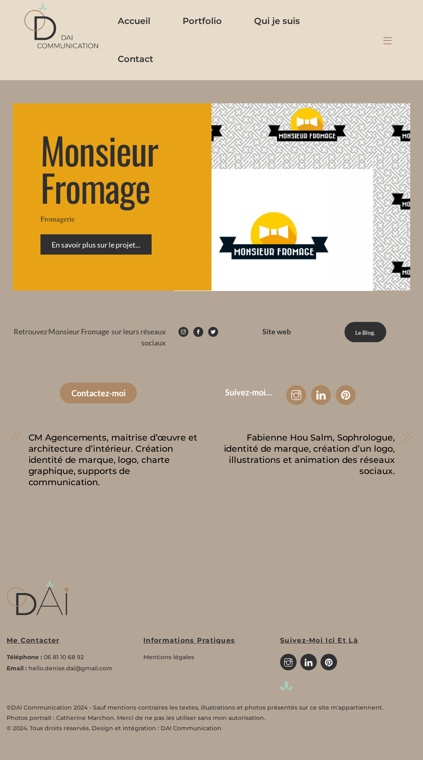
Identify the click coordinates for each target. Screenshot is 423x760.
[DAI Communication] (61, 46)
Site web (276, 331)
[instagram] (288, 661)
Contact (135, 59)
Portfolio (202, 21)
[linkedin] (308, 661)
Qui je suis (277, 21)
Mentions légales (168, 657)
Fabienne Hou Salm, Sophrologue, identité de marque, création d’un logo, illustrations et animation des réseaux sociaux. (309, 454)
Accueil (134, 21)
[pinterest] (329, 661)
